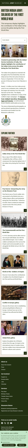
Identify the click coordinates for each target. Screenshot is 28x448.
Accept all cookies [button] (9, 445)
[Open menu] (25, 3)
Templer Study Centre (6, 396)
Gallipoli (7, 99)
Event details (5, 40)
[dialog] (14, 439)
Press (2, 367)
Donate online (5, 379)
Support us (4, 377)
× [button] (26, 432)
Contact (3, 369)
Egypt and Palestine (7, 101)
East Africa (14, 99)
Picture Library (5, 398)
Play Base (3, 391)
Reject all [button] (21, 445)
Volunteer (3, 384)
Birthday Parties (5, 394)
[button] (14, 442)
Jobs (2, 381)
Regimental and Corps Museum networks (12, 411)
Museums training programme (9, 408)
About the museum (6, 364)
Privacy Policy (18, 439)
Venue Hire (4, 401)
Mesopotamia (22, 99)
